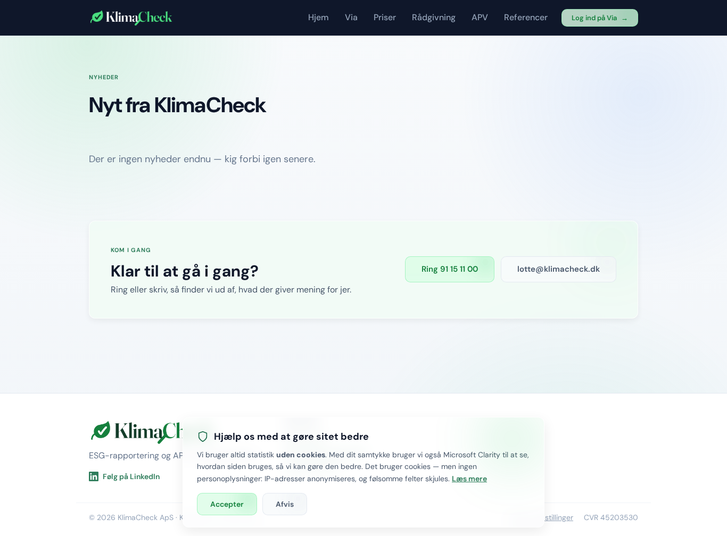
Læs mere (469, 478)
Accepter (227, 504)
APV (480, 17)
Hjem (318, 17)
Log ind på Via (600, 17)
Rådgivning (434, 17)
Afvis (285, 504)
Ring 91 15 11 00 (450, 269)
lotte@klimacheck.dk (558, 269)
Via (351, 17)
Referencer (526, 17)
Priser (385, 17)
